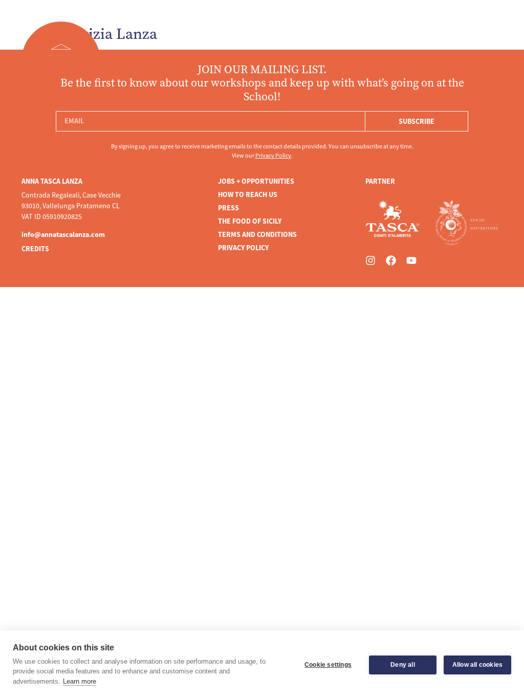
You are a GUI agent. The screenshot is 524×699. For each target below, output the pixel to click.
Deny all (402, 664)
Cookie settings (328, 664)
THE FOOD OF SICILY (249, 221)
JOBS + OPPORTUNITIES (256, 181)
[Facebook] (391, 260)
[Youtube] (411, 260)
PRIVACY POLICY (243, 247)
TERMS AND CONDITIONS (257, 234)
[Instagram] (370, 260)
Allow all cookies (477, 664)
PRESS (228, 207)
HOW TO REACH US (247, 194)
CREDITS (35, 248)
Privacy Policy (273, 155)
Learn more (79, 681)
